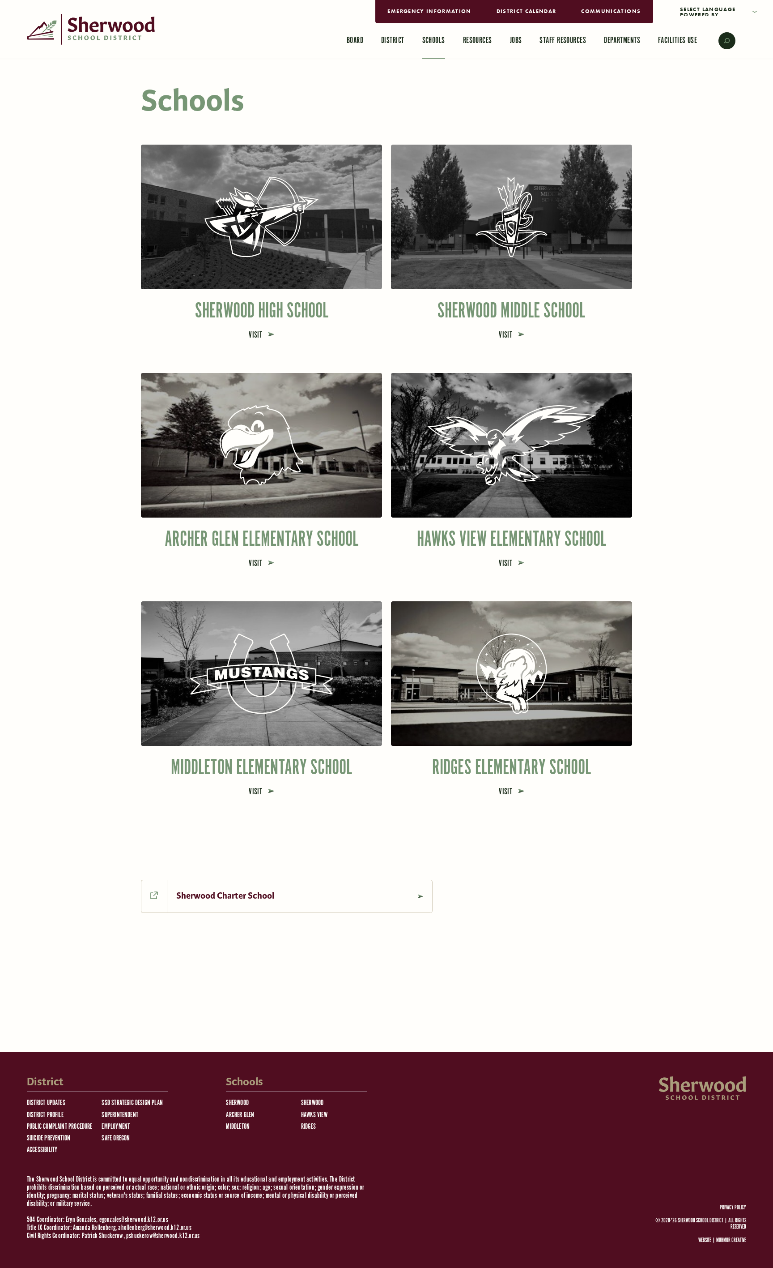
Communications (611, 11)
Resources (477, 40)
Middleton (238, 1126)
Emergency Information (429, 11)
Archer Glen (240, 1115)
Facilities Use (677, 40)
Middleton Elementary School (261, 768)
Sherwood (237, 1103)
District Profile (45, 1115)
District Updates (46, 1103)
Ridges (308, 1126)
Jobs (516, 40)
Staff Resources (562, 40)
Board (355, 40)
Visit (256, 335)
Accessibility (42, 1150)
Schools (433, 40)
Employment (116, 1126)
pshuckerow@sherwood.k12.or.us (163, 1236)
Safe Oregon (116, 1138)
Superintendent (120, 1115)
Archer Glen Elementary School (261, 540)
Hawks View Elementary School (511, 540)
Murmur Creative (731, 1240)
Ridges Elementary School (511, 768)
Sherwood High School (261, 311)
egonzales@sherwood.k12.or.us (133, 1220)
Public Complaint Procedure (60, 1126)
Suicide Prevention (48, 1138)
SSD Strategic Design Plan (132, 1103)
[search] (720, 40)
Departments (622, 40)
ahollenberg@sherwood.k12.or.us (154, 1228)
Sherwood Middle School (511, 311)
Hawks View (314, 1115)
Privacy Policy (733, 1208)
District (392, 40)
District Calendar (526, 11)
